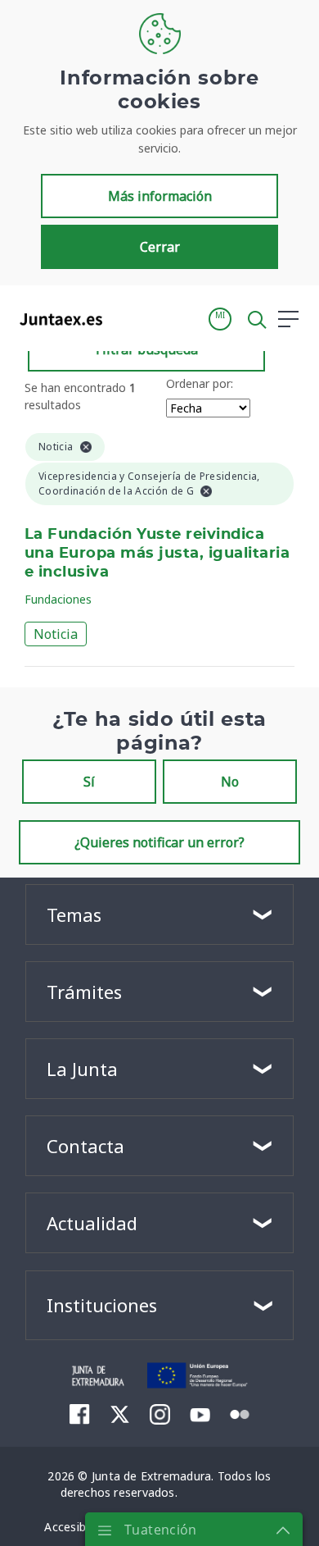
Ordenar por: (199, 383)
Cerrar (160, 247)
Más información (160, 196)
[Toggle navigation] (125, 318)
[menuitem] (80, 1414)
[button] (220, 319)
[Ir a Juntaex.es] (56, 319)
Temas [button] (74, 914)
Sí (89, 782)
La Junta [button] (82, 1068)
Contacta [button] (85, 1145)
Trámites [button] (84, 991)
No (230, 782)
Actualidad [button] (92, 1223)
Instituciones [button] (102, 1305)
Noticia (56, 634)
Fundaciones (58, 599)
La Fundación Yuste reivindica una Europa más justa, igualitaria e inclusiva (157, 553)
